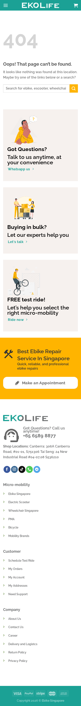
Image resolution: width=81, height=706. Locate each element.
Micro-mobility (16, 484)
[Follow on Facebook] (7, 469)
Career (12, 635)
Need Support (18, 594)
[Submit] (74, 88)
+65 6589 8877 (39, 435)
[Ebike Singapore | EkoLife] (40, 5)
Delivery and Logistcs (22, 644)
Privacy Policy (17, 660)
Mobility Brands (18, 536)
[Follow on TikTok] (21, 469)
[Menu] (5, 5)
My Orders (15, 569)
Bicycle (13, 527)
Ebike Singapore (19, 494)
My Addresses (17, 585)
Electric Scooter (19, 502)
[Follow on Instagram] (14, 469)
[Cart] (76, 5)
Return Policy (17, 652)
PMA (11, 519)
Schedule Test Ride (21, 560)
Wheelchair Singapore (23, 510)
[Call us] (29, 469)
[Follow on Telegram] (36, 469)
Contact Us (15, 627)
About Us (14, 618)
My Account (16, 577)
